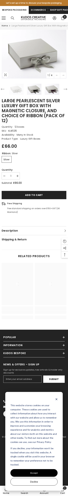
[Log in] (54, 18)
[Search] (13, 18)
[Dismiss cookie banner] (56, 399)
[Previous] (57, 75)
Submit (54, 379)
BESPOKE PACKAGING (14, 9)
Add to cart (34, 195)
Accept (34, 472)
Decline (34, 481)
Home (5, 25)
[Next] (63, 75)
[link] (17, 312)
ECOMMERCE (38, 9)
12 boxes (19, 126)
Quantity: (7, 169)
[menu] (4, 18)
